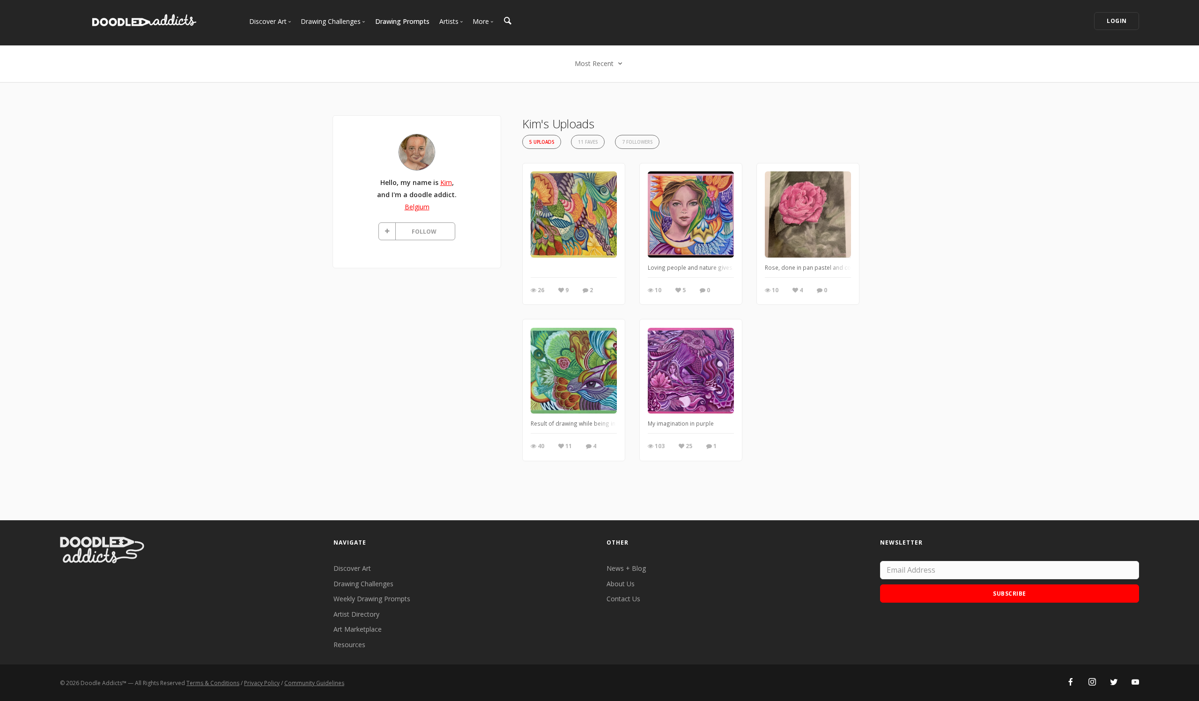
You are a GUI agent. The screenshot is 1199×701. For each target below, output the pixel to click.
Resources (349, 644)
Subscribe (1009, 594)
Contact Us (623, 598)
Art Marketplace (357, 629)
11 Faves (588, 142)
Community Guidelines (314, 683)
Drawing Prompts (402, 21)
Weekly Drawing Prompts (371, 598)
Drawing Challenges (363, 583)
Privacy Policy (262, 683)
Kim (446, 182)
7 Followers (637, 142)
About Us (621, 583)
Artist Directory (356, 614)
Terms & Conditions (212, 683)
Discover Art (352, 568)
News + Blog (626, 568)
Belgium (417, 206)
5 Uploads (541, 142)
